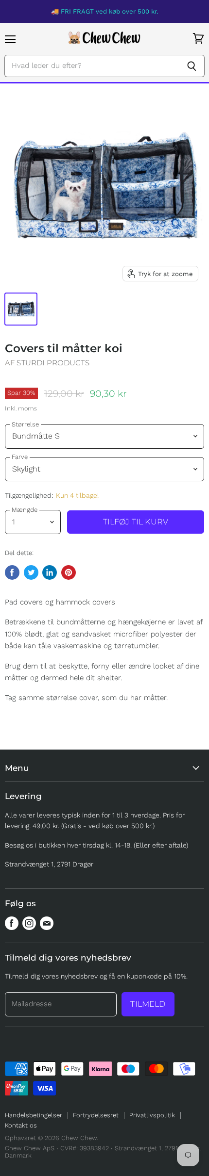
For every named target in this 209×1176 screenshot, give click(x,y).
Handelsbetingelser (33, 1115)
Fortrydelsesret (96, 1115)
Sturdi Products (53, 362)
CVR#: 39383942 (84, 1148)
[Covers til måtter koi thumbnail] (20, 309)
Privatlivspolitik (152, 1115)
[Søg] (192, 66)
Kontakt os (21, 1125)
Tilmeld (147, 1004)
